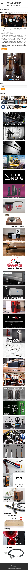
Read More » (4, 49)
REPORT (3, 33)
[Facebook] (13, 566)
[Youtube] (14, 566)
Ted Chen (3, 32)
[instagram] (15, 566)
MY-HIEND (17, 565)
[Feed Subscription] (27, 12)
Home (2, 9)
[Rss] (12, 566)
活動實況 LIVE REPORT (12, 33)
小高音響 (6, 33)
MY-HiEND (14, 3)
